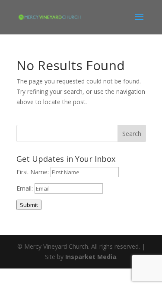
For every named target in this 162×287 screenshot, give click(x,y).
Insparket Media (90, 257)
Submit (29, 205)
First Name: (33, 172)
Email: (25, 188)
